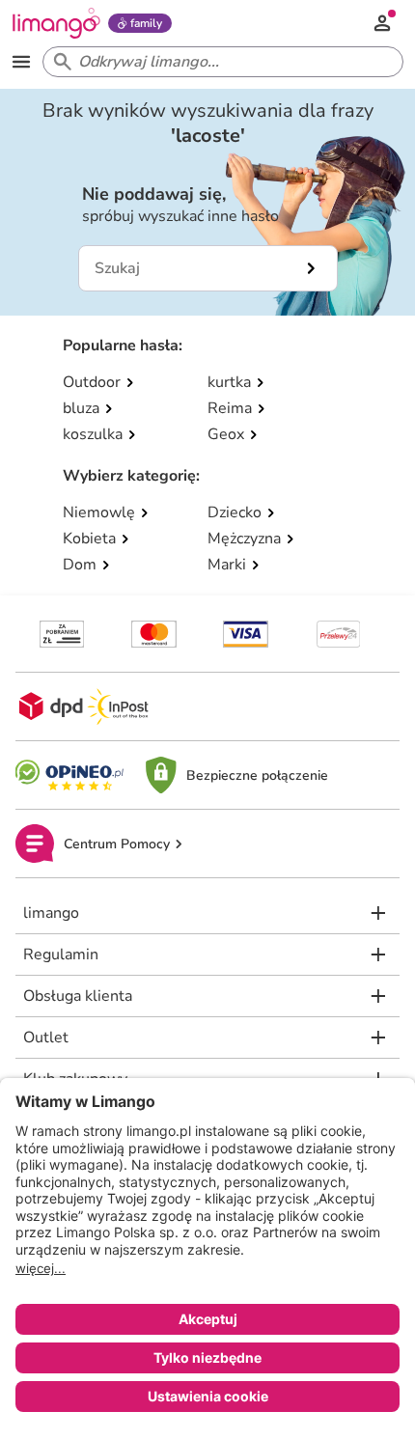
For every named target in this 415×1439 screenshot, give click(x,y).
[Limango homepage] (56, 23)
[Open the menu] (21, 62)
